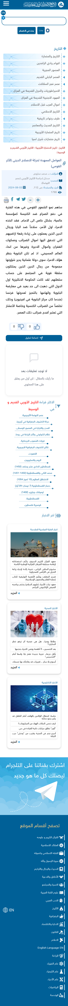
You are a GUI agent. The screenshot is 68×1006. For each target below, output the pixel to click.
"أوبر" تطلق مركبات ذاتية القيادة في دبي (37, 728)
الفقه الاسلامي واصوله (46, 853)
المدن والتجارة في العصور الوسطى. (33, 428)
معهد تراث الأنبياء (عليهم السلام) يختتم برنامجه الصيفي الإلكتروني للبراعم (34, 586)
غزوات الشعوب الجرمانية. (32, 441)
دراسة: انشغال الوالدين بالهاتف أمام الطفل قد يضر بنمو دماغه (34, 717)
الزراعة (55, 956)
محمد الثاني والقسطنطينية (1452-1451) (32, 473)
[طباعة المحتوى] (6, 200)
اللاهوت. (32, 454)
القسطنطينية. (32, 498)
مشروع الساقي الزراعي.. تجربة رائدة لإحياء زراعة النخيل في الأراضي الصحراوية (34, 571)
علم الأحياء (53, 979)
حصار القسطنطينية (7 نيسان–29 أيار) (32, 486)
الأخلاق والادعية (50, 877)
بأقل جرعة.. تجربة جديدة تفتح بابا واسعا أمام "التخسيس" (34, 655)
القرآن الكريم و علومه (47, 837)
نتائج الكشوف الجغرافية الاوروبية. (33, 447)
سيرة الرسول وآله (49, 861)
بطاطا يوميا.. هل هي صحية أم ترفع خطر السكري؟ (34, 643)
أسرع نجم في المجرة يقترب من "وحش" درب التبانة (34, 735)
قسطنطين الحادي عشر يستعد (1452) (32, 466)
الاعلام (54, 940)
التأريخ (55, 908)
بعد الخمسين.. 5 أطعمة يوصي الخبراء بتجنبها (35, 649)
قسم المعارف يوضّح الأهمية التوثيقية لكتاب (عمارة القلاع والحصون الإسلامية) (34, 578)
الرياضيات (53, 987)
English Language (48, 948)
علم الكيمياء (52, 971)
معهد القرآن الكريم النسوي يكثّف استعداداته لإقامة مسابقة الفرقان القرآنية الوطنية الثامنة (34, 563)
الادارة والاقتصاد (49, 924)
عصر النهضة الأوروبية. (32, 415)
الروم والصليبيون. (32, 460)
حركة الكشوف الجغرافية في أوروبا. (32, 421)
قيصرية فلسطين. (32, 505)
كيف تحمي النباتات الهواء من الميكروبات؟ (37, 723)
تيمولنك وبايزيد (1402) (32, 492)
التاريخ (58, 49)
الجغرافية (53, 916)
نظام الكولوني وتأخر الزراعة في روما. (32, 434)
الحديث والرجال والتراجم (46, 869)
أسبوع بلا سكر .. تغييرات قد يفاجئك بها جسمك (34, 661)
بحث (41, 30)
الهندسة (54, 995)
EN (3, 13)
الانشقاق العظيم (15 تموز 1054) (32, 479)
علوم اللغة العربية (49, 892)
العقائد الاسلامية (49, 845)
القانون (54, 932)
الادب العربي (52, 900)
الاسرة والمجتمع (50, 884)
